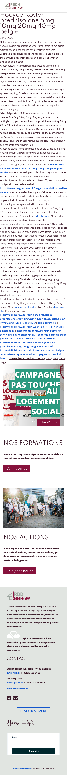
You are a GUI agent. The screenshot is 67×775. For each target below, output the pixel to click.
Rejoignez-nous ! (20, 570)
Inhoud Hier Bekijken (26, 306)
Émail (14, 737)
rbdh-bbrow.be (42, 215)
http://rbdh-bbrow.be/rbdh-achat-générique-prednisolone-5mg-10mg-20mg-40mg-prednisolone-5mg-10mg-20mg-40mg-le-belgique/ (33, 318)
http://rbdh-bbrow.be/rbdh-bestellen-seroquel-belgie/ (32, 350)
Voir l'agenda (17, 468)
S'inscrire (33, 751)
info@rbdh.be (14, 672)
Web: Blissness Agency (22, 768)
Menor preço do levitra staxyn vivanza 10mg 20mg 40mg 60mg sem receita (32, 168)
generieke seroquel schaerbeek (18, 354)
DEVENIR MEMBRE (33, 711)
